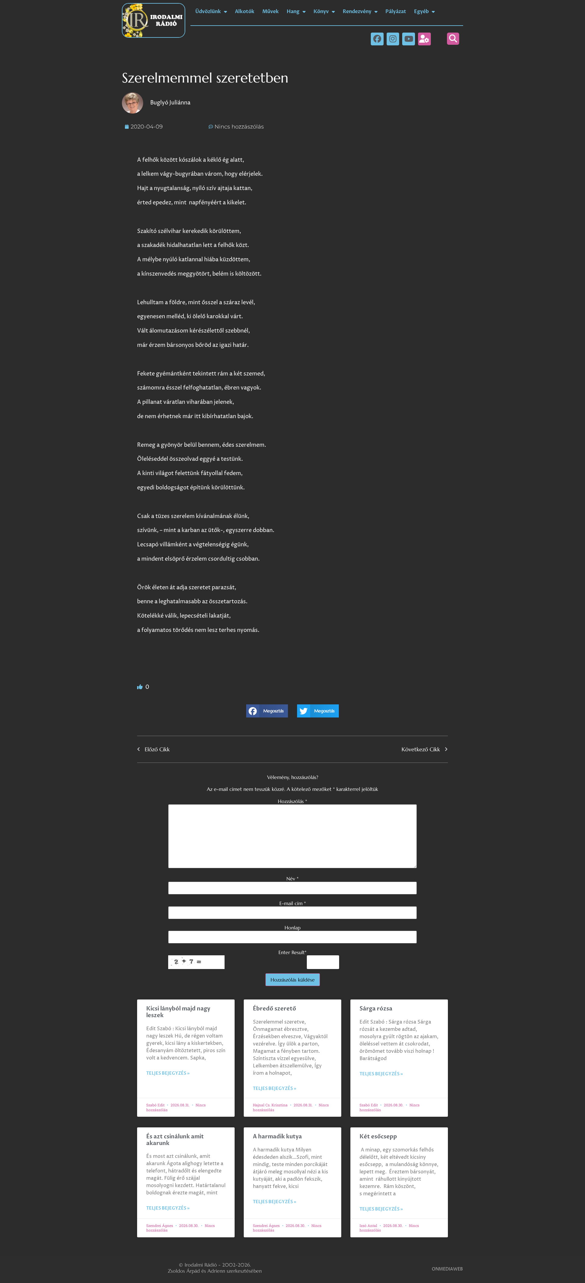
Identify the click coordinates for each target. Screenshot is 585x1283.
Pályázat (395, 11)
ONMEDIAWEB (447, 1269)
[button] (453, 39)
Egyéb (421, 11)
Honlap (292, 927)
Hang (293, 11)
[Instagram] (393, 39)
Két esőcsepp (378, 1136)
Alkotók (244, 11)
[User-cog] (424, 39)
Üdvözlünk (208, 11)
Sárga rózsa (376, 1009)
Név (292, 878)
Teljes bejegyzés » (168, 1073)
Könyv (321, 11)
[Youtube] (408, 39)
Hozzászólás (292, 801)
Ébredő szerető (274, 1009)
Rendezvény (357, 11)
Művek (270, 11)
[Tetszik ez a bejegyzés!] (140, 687)
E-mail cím (292, 903)
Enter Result (292, 952)
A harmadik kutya (277, 1136)
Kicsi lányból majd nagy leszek (178, 1012)
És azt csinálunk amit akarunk (175, 1140)
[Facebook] (377, 39)
